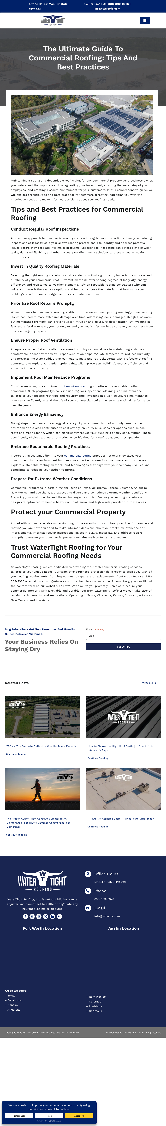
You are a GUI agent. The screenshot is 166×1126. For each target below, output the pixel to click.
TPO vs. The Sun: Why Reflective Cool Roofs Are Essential (41, 746)
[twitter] (45, 916)
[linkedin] (52, 916)
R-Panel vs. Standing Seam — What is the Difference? (121, 818)
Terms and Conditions (136, 1032)
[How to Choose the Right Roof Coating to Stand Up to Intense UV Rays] (123, 717)
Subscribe (123, 646)
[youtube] (32, 916)
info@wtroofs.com (107, 916)
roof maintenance (72, 386)
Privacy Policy (114, 1032)
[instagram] (39, 916)
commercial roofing (77, 455)
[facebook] (25, 916)
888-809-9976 (104, 899)
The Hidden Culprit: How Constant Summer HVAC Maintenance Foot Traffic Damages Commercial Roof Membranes (38, 822)
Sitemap (156, 1032)
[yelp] (59, 916)
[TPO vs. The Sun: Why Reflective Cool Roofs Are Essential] (42, 717)
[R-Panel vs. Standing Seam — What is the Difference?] (123, 789)
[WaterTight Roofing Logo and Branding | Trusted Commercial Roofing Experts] (42, 871)
